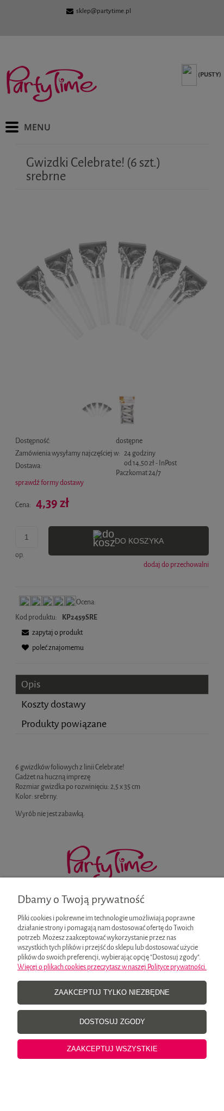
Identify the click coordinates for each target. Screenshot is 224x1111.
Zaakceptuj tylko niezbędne (112, 992)
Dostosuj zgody (112, 1022)
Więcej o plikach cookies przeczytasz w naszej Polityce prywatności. (112, 966)
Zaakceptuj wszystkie (112, 1049)
